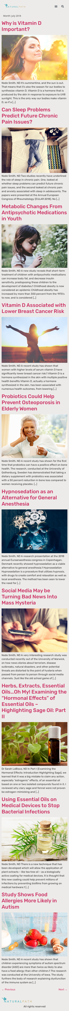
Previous (8, 989)
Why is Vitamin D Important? (22, 26)
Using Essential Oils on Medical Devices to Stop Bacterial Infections (31, 805)
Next (63, 989)
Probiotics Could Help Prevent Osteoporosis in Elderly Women (31, 402)
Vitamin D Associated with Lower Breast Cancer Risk (34, 308)
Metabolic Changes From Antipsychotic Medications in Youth (34, 212)
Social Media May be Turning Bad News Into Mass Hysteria (29, 596)
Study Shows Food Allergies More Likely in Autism (29, 900)
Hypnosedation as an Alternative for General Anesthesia (29, 497)
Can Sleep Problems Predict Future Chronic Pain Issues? (30, 116)
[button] (56, 6)
